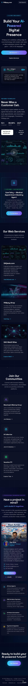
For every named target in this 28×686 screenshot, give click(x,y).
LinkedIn (9, 577)
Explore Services (14, 58)
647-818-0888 (9, 568)
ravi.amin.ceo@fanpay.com (12, 566)
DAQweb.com (12, 682)
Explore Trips (7, 476)
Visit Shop (6, 319)
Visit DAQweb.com (9, 279)
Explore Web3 (8, 356)
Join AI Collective (9, 447)
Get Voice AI (22, 2)
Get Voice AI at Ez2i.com (6, 132)
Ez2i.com (5, 682)
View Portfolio (10, 573)
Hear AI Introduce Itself (21, 132)
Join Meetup (7, 419)
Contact (19, 577)
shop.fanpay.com (21, 682)
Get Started (14, 663)
